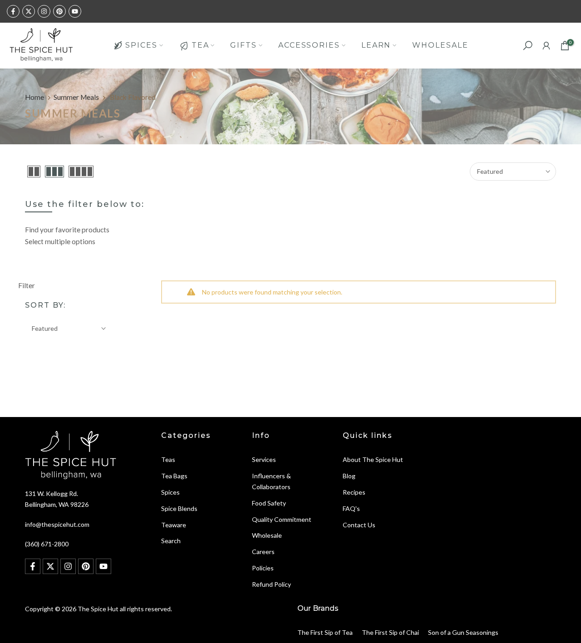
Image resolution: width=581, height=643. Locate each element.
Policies (263, 568)
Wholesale (267, 535)
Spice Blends (179, 508)
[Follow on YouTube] (75, 11)
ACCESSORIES (309, 45)
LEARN (376, 45)
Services (264, 459)
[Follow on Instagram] (44, 11)
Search (171, 541)
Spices (170, 492)
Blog (349, 476)
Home (34, 97)
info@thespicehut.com (57, 524)
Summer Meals (76, 97)
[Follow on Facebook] (13, 11)
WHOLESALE (440, 45)
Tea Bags (174, 476)
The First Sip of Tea (325, 632)
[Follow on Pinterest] (59, 11)
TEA (200, 45)
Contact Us (359, 525)
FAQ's (351, 508)
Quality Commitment (281, 519)
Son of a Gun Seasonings (463, 632)
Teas (168, 459)
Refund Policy (271, 584)
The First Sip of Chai (390, 632)
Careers (263, 551)
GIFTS (243, 45)
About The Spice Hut (373, 459)
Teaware (173, 525)
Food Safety (269, 503)
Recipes (354, 492)
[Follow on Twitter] (28, 11)
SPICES (141, 45)
